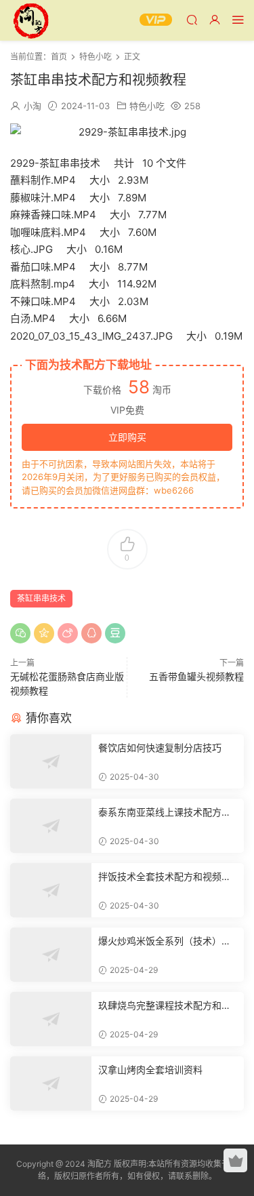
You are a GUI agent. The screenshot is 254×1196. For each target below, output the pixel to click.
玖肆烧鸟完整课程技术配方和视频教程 (164, 1005)
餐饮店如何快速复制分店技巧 (159, 747)
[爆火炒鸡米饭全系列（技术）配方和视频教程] (50, 955)
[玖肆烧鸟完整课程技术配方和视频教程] (50, 1019)
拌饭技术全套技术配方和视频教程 (164, 877)
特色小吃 (147, 105)
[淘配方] (30, 20)
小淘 (32, 105)
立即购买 (127, 437)
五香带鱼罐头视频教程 (196, 676)
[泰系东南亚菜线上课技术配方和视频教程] (50, 826)
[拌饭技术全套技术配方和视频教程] (50, 890)
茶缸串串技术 (41, 598)
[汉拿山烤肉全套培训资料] (50, 1083)
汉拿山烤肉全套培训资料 (150, 1069)
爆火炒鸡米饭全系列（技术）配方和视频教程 (164, 941)
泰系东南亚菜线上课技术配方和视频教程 (164, 812)
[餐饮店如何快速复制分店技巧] (50, 761)
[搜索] (192, 19)
